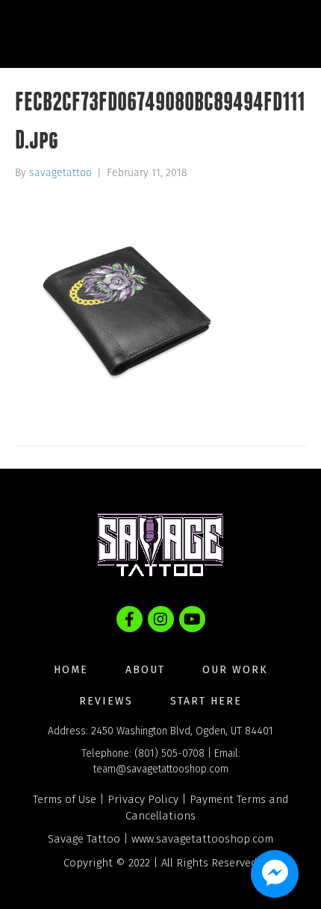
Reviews (106, 701)
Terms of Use (64, 799)
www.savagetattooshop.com (202, 839)
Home (71, 669)
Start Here (206, 701)
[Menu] (279, 33)
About (145, 669)
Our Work (235, 669)
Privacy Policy (142, 799)
